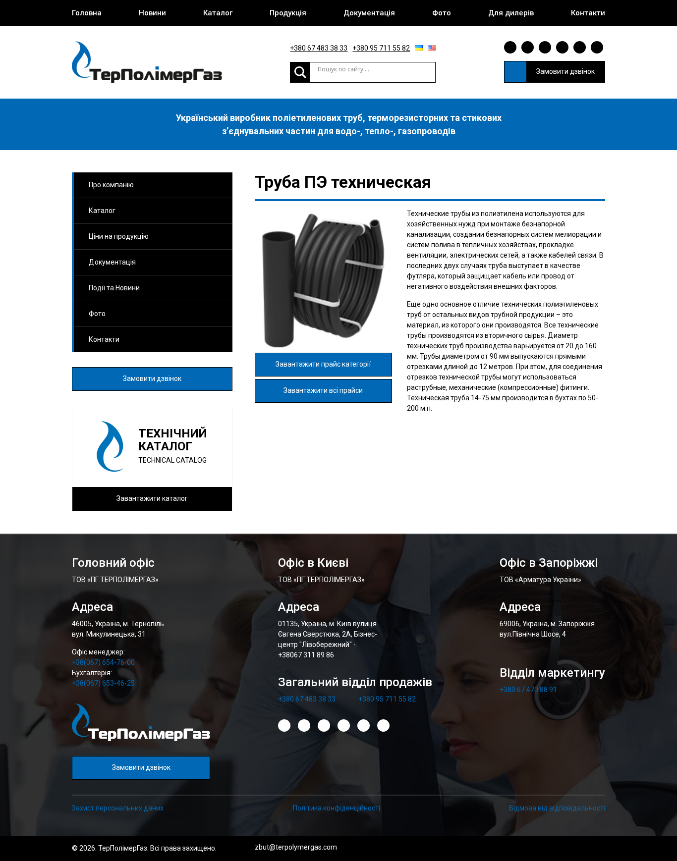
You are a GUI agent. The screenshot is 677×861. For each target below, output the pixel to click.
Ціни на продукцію (119, 236)
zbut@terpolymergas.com (296, 847)
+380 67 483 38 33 (318, 48)
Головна (87, 12)
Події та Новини (114, 288)
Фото (441, 12)
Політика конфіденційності (336, 808)
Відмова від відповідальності (557, 808)
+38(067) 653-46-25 (103, 683)
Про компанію (111, 185)
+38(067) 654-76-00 (103, 662)
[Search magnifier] (300, 72)
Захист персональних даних (118, 808)
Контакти (588, 12)
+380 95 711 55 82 (381, 48)
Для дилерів (511, 12)
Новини (152, 12)
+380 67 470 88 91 (528, 690)
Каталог (217, 12)
